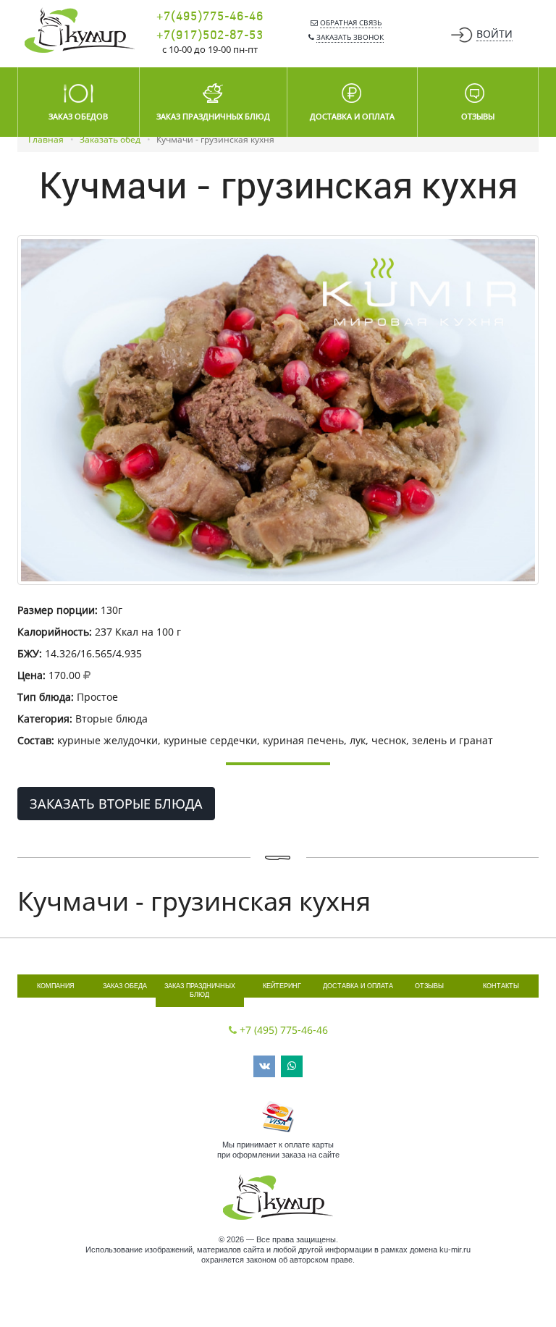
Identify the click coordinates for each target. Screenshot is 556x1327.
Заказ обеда (125, 986)
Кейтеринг (282, 986)
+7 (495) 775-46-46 (284, 1030)
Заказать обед (110, 139)
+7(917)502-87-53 (210, 35)
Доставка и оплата (358, 986)
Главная (46, 139)
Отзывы (429, 986)
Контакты (501, 986)
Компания (56, 986)
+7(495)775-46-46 (210, 16)
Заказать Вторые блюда (116, 803)
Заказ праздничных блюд (199, 990)
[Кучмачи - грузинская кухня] (278, 410)
